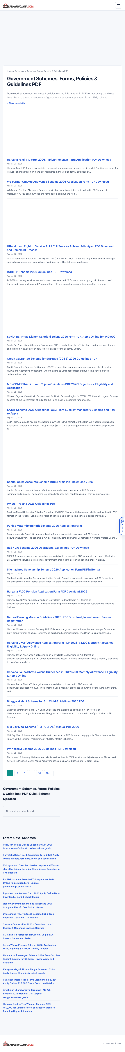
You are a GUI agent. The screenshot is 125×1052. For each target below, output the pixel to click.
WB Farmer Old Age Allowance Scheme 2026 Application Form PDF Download (58, 181)
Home (10, 71)
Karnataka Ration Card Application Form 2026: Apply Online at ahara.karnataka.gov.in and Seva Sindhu (31, 857)
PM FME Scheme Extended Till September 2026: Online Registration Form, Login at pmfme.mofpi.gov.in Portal (29, 883)
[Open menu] (118, 5)
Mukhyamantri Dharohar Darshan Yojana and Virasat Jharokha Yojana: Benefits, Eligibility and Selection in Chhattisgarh (31, 869)
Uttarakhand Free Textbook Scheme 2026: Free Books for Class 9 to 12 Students (28, 916)
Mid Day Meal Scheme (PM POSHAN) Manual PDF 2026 (43, 726)
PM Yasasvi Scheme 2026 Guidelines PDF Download (41, 748)
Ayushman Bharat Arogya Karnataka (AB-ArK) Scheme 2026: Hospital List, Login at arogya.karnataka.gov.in (27, 994)
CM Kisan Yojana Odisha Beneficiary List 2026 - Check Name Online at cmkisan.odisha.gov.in (28, 846)
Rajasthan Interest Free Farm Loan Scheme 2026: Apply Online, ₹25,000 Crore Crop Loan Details (29, 981)
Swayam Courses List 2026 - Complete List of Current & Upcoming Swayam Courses (27, 926)
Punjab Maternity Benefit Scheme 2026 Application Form (44, 525)
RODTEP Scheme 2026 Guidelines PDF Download (39, 271)
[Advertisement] (62, 35)
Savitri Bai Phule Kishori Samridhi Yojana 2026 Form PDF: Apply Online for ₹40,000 (61, 336)
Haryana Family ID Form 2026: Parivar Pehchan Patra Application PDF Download (59, 159)
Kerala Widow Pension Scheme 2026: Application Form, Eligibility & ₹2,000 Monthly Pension (29, 947)
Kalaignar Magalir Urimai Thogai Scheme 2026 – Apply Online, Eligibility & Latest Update (29, 971)
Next (49, 773)
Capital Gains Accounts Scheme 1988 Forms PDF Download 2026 (50, 481)
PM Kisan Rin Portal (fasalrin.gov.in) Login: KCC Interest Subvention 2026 (28, 936)
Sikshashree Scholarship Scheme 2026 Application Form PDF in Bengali (54, 569)
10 (39, 773)
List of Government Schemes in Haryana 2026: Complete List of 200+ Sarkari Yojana (28, 905)
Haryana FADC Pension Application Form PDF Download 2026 (47, 591)
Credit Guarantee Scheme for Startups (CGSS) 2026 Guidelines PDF (52, 358)
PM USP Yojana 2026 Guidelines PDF (31, 503)
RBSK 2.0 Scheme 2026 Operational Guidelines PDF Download (48, 547)
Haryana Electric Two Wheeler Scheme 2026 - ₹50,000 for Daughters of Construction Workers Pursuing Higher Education (29, 1008)
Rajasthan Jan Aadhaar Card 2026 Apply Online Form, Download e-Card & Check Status (31, 895)
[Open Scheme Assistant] (122, 526)
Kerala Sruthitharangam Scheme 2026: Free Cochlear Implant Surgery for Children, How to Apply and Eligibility (31, 959)
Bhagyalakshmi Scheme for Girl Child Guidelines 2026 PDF (45, 701)
